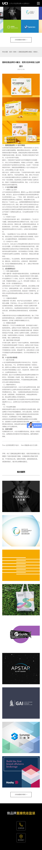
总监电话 (21, 828)
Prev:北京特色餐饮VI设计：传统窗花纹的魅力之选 (18, 445)
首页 (10, 52)
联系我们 (21, 840)
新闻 (14, 52)
